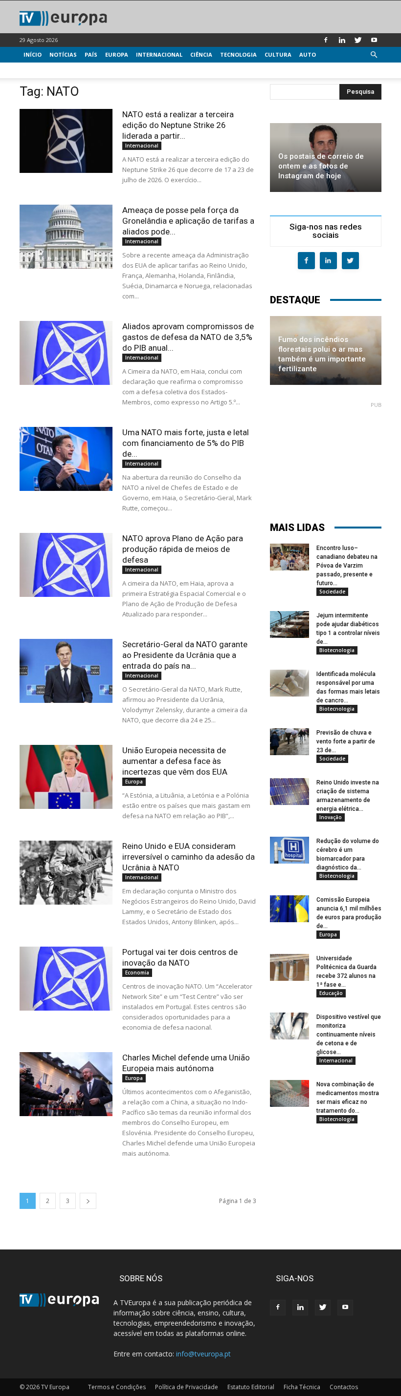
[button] (373, 55)
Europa (116, 54)
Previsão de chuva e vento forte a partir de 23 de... (345, 741)
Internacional (159, 54)
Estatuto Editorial (250, 1387)
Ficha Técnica (302, 1387)
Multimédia (41, 70)
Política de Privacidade (186, 1387)
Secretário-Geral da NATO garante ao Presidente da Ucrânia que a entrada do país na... (184, 655)
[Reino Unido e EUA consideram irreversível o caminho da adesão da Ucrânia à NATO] (66, 873)
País (91, 54)
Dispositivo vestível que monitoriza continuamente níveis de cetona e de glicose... (348, 1035)
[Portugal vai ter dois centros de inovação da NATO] (66, 979)
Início (32, 54)
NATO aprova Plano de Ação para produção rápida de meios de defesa (182, 549)
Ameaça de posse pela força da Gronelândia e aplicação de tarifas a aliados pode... (188, 220)
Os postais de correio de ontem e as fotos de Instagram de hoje (321, 166)
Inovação (330, 817)
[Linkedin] (341, 40)
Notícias (63, 54)
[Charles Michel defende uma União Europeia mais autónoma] (66, 1084)
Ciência (201, 54)
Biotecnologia (337, 650)
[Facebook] (325, 40)
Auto (307, 54)
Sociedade (332, 591)
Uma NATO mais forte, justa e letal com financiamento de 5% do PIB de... (185, 443)
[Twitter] (358, 40)
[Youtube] (374, 40)
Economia (137, 972)
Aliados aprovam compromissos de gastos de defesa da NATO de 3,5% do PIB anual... (188, 337)
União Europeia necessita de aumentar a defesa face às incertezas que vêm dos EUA (174, 761)
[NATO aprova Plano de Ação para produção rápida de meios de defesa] (66, 565)
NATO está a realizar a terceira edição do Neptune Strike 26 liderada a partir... (178, 125)
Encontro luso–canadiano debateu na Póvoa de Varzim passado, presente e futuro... (347, 566)
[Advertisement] (325, 457)
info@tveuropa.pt (203, 1353)
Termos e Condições (117, 1387)
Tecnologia (238, 54)
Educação (331, 993)
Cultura (278, 54)
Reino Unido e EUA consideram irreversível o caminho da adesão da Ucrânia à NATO (188, 856)
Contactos (344, 1387)
